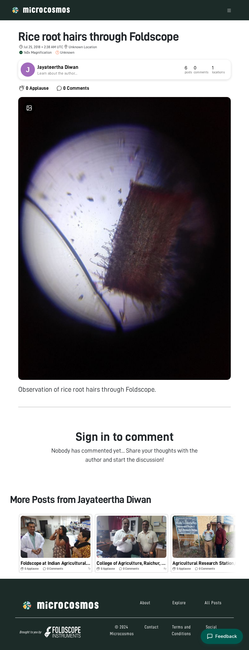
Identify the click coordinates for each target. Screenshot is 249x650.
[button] (55, 543)
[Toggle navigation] (229, 10)
